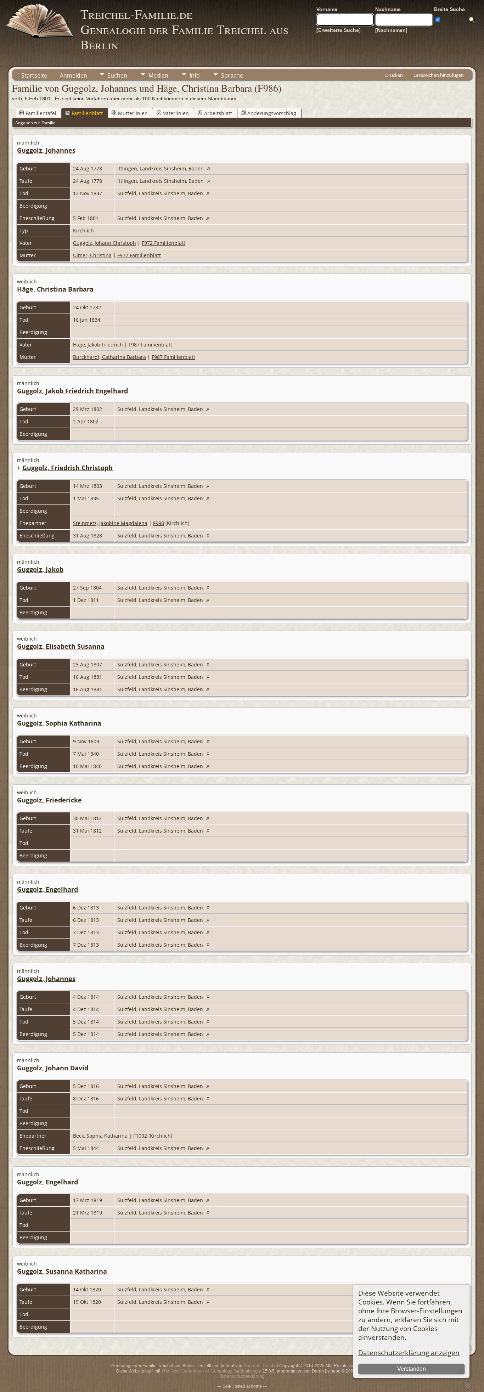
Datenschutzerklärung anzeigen (409, 1352)
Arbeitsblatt (218, 113)
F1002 (140, 1135)
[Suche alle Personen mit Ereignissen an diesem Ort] (210, 168)
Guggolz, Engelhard (47, 889)
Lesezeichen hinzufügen (438, 75)
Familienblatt (87, 113)
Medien (158, 75)
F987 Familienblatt (150, 344)
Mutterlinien (133, 113)
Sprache (232, 75)
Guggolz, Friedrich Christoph (67, 467)
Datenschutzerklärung (242, 1376)
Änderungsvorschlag (271, 113)
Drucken (394, 75)
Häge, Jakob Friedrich (98, 344)
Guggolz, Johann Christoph (104, 242)
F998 (158, 523)
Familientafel (41, 113)
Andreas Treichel (260, 1365)
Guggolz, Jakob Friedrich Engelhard (72, 391)
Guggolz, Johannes (46, 150)
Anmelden (73, 75)
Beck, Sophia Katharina (100, 1135)
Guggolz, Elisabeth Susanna (61, 646)
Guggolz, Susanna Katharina (62, 1271)
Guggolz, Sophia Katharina (59, 723)
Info (195, 75)
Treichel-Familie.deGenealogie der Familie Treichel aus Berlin (184, 29)
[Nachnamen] (391, 30)
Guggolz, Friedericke (49, 800)
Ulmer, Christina (92, 255)
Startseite (34, 75)
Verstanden (411, 1369)
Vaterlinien (176, 113)
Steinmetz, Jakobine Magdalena (110, 523)
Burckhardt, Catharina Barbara (109, 357)
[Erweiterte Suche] (338, 30)
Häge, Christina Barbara (55, 289)
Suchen (117, 75)
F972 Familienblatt (163, 242)
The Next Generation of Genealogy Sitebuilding (209, 1371)
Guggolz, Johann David (52, 1068)
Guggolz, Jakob (40, 569)
